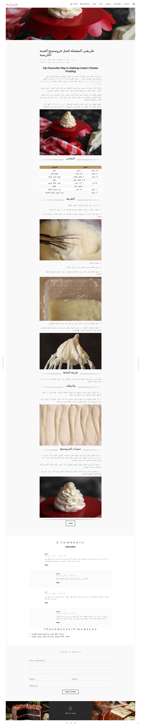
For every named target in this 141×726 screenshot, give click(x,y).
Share (70, 523)
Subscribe (117, 4)
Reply (46, 565)
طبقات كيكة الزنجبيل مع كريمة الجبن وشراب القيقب (50, 636)
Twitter (75, 4)
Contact (126, 4)
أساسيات (42, 62)
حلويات (49, 62)
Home (94, 4)
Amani (44, 60)
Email (74, 678)
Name (31, 678)
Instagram (85, 4)
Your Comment (34, 660)
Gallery (108, 4)
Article (74, 60)
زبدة (54, 62)
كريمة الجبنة (60, 62)
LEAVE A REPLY (70, 547)
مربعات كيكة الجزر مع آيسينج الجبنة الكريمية (48, 634)
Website (32, 685)
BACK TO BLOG (70, 713)
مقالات (68, 62)
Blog (101, 4)
